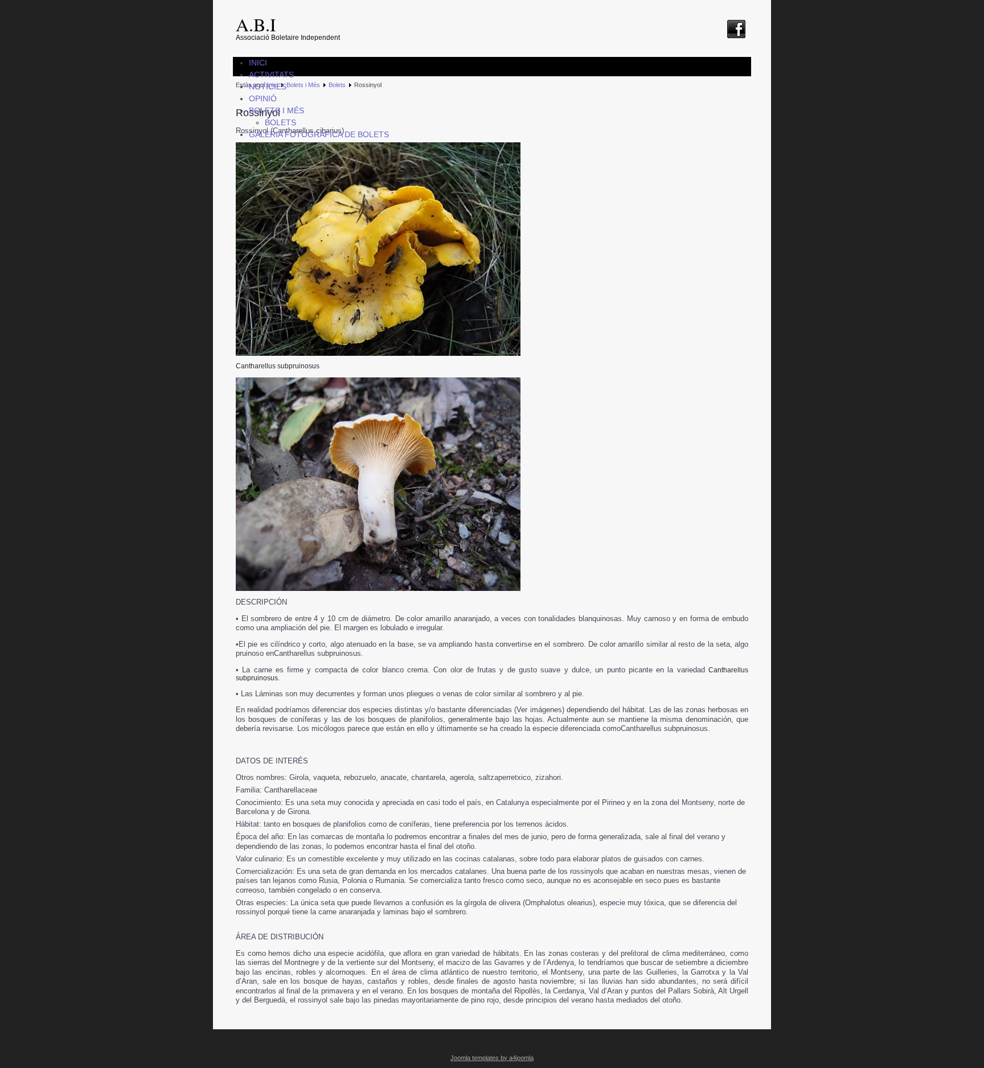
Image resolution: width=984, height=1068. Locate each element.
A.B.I (256, 24)
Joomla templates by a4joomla (492, 1057)
